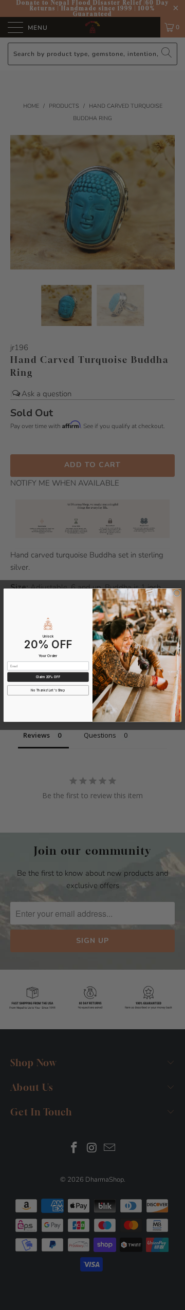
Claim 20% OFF (48, 677)
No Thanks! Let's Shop (48, 690)
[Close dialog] (177, 593)
